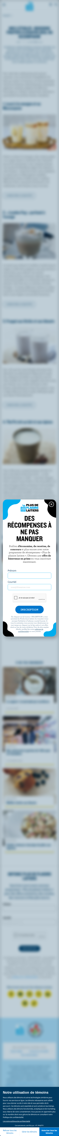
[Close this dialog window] (51, 504)
